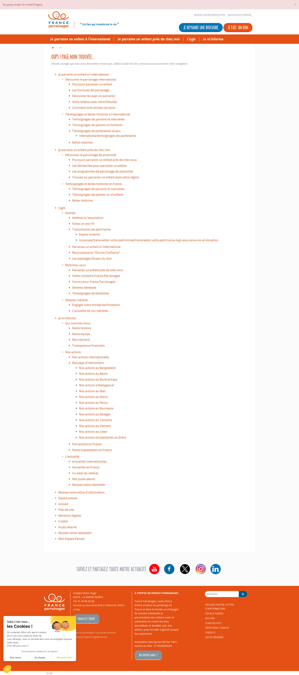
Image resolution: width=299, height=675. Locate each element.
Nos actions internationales (90, 357)
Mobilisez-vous (75, 265)
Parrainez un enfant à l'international (96, 247)
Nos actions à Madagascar (96, 385)
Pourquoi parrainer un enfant (92, 84)
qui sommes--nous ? (148, 655)
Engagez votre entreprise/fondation (96, 305)
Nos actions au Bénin (93, 374)
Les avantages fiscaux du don (92, 258)
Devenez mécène (76, 300)
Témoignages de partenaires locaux (96, 131)
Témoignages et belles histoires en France (93, 184)
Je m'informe (213, 39)
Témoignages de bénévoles (90, 293)
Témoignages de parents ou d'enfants (97, 194)
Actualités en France (85, 467)
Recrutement (81, 340)
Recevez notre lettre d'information (81, 492)
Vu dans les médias (85, 473)
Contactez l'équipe (86, 619)
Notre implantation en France (92, 450)
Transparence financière (88, 345)
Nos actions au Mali (92, 391)
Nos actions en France (87, 444)
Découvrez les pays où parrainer (93, 96)
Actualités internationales (89, 461)
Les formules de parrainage (90, 90)
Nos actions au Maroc (93, 397)
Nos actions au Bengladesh (97, 368)
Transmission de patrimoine (91, 229)
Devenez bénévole (84, 287)
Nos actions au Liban (93, 431)
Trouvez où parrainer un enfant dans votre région (105, 177)
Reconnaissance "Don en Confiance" (96, 252)
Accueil (63, 504)
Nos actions (73, 352)
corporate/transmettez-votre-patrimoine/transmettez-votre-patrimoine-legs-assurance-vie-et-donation (148, 240)
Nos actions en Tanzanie (95, 420)
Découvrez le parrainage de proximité (90, 155)
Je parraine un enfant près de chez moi (148, 39)
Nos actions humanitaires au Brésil (102, 437)
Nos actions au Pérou (93, 403)
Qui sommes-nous (77, 323)
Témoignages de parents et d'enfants (97, 125)
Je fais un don (238, 27)
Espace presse (67, 498)
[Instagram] (201, 569)
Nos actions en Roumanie (96, 408)
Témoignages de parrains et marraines (98, 119)
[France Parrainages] (83, 19)
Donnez (70, 213)
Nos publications (83, 479)
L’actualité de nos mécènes (90, 311)
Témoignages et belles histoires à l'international (97, 114)
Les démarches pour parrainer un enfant (99, 166)
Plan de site (66, 510)
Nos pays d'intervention (88, 363)
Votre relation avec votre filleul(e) (94, 102)
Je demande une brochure (200, 27)
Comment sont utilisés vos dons (93, 108)
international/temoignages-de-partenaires (107, 136)
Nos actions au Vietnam (95, 426)
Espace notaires (89, 234)
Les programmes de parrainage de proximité (102, 171)
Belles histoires (82, 142)
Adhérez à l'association (87, 218)
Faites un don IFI (83, 224)
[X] (185, 569)
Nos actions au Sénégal (94, 414)
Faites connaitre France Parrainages (96, 276)
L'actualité (72, 456)
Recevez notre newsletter (209, 15)
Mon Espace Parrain (239, 15)
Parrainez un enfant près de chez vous (97, 270)
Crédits (63, 521)
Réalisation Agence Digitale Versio (90, 637)
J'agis (191, 39)
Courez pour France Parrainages (93, 282)
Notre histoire (81, 328)
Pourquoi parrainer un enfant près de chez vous (104, 160)
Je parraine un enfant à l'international (80, 39)
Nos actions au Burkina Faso (98, 379)
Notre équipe (81, 334)
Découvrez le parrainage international (90, 79)
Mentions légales (69, 515)
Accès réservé (67, 527)
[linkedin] (215, 569)
